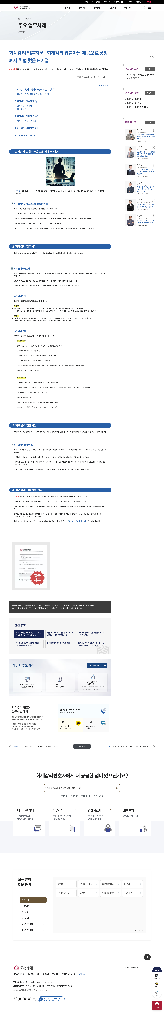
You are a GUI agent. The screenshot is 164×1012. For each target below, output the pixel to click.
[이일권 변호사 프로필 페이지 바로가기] (140, 153)
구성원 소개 (112, 8)
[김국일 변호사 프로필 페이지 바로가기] (140, 135)
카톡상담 (157, 987)
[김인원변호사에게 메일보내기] (153, 200)
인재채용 (138, 2)
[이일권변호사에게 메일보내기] (153, 147)
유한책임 (55, 974)
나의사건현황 (96, 2)
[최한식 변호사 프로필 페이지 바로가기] (140, 220)
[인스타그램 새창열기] (34, 999)
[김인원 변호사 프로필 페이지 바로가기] (140, 205)
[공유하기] (153, 56)
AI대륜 (149, 2)
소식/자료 (127, 8)
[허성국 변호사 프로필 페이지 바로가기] (140, 188)
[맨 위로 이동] (147, 957)
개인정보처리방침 (33, 974)
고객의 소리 (107, 2)
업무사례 (82, 8)
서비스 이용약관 (18, 974)
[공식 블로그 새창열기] (20, 999)
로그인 (86, 2)
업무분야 (97, 8)
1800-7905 (124, 2)
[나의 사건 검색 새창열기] (15, 999)
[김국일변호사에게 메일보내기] (153, 130)
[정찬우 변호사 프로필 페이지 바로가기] (140, 170)
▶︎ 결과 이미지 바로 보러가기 (24, 135)
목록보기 (82, 746)
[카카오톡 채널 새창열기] (25, 999)
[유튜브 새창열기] (29, 999)
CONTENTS (100, 85)
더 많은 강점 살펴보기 (95, 665)
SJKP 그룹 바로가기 (132, 967)
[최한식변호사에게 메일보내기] (153, 215)
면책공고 (46, 974)
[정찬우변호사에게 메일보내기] (153, 165)
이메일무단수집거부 (68, 974)
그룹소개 (66, 8)
